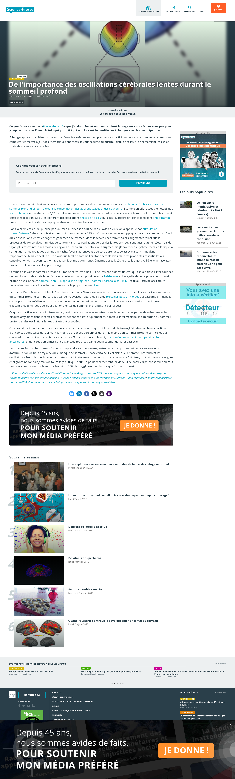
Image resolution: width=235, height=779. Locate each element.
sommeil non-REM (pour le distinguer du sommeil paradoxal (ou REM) (83, 281)
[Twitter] (24, 706)
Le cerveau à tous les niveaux (21, 96)
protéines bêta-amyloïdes (122, 296)
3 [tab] (117, 683)
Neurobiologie (16, 102)
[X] (94, 393)
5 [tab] (123, 683)
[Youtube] (29, 706)
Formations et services (63, 719)
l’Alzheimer (111, 276)
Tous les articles (220, 664)
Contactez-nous (32, 695)
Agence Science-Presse (188, 707)
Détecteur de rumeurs (63, 697)
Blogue (55, 706)
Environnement (187, 712)
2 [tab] (114, 683)
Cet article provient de (117, 110)
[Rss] (34, 706)
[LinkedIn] (79, 393)
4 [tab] (120, 683)
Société (13, 668)
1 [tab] (112, 683)
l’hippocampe (162, 218)
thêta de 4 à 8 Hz (91, 218)
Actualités (57, 692)
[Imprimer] (109, 393)
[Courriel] (101, 393)
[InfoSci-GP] (203, 157)
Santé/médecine (16, 79)
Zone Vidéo (57, 715)
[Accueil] (22, 10)
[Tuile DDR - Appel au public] (203, 305)
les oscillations (18, 213)
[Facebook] (86, 393)
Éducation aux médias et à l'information (72, 701)
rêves (96, 285)
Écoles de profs (53, 126)
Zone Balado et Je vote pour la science (71, 710)
